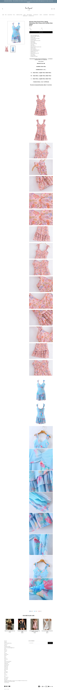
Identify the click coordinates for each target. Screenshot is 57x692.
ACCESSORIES (45, 14)
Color (30, 28)
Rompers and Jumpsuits (7, 661)
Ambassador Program (7, 646)
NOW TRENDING (29, 14)
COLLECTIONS (10, 14)
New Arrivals (6, 678)
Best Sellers (6, 672)
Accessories (6, 671)
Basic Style (5, 679)
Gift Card (5, 645)
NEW (6, 14)
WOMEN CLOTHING (19, 14)
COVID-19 (5, 653)
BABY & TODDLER (51, 14)
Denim (5, 660)
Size (41, 28)
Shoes (5, 670)
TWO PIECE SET (35, 14)
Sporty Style (6, 669)
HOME (3, 14)
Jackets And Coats (6, 662)
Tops (5, 656)
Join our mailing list (31, 640)
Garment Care (6, 654)
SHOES (41, 14)
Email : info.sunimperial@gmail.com (9, 647)
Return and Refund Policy (7, 643)
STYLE (14, 14)
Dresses (5, 655)
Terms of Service (6, 682)
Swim (5, 673)
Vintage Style (6, 663)
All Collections (6, 677)
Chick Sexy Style (6, 664)
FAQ (4, 652)
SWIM (24, 14)
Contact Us (5, 644)
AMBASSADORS (25, 15)
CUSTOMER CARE (31, 15)
